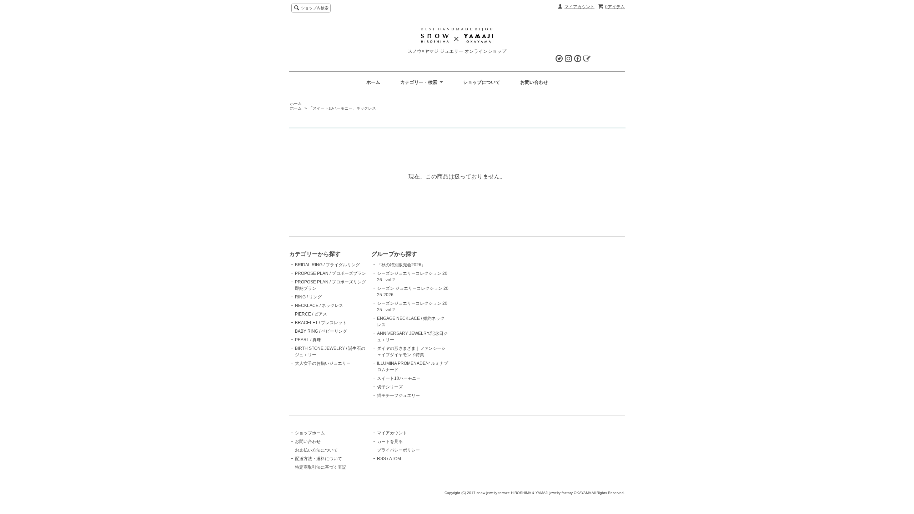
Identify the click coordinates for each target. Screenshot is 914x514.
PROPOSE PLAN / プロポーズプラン (330, 273)
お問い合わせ (534, 82)
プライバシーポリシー (398, 450)
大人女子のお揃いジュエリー (323, 363)
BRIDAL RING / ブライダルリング (327, 264)
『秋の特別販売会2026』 (401, 264)
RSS (381, 458)
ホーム (373, 82)
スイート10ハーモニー (399, 378)
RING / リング (308, 296)
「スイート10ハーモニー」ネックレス (342, 108)
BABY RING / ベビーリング (321, 331)
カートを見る (390, 441)
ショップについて (481, 82)
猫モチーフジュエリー (398, 395)
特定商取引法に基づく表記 (320, 467)
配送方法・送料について (318, 458)
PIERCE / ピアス (311, 314)
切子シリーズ (390, 386)
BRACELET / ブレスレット (321, 322)
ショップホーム (310, 432)
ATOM (395, 458)
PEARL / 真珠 (308, 339)
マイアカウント (579, 6)
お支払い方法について (316, 450)
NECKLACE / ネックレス (319, 305)
